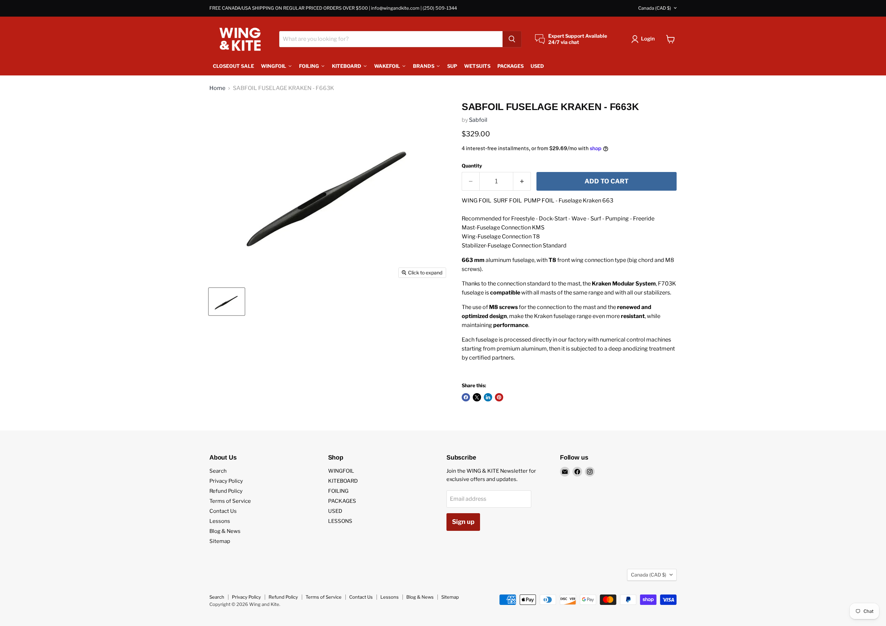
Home (217, 88)
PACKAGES (342, 501)
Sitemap (219, 541)
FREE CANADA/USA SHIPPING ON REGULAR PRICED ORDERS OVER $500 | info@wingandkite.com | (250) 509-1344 (333, 8)
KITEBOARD (343, 481)
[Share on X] (477, 397)
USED (335, 511)
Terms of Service (230, 501)
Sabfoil (478, 120)
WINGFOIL (341, 471)
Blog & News (225, 531)
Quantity (472, 166)
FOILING (338, 491)
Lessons (219, 521)
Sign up (463, 521)
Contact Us (223, 511)
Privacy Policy (226, 481)
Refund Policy (226, 491)
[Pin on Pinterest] (499, 397)
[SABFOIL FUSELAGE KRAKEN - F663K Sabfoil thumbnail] (227, 301)
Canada (654, 8)
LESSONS (340, 521)
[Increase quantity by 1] (522, 181)
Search (218, 471)
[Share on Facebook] (466, 397)
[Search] (512, 39)
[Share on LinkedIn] (488, 397)
